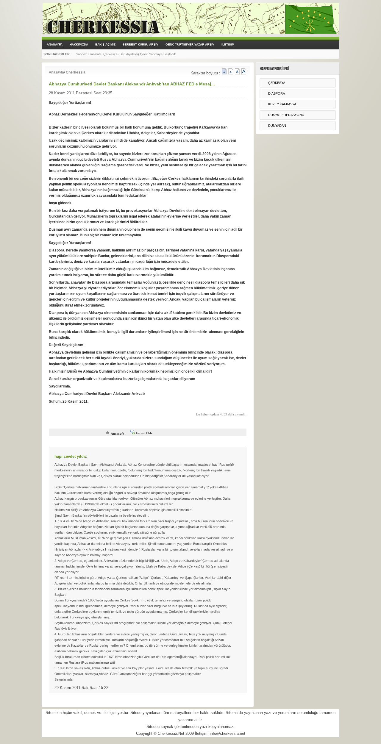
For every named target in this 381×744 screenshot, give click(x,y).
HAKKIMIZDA (79, 44)
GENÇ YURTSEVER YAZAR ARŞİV (189, 44)
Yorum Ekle (143, 433)
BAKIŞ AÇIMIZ (105, 44)
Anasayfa (56, 72)
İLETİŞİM (227, 44)
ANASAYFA (55, 44)
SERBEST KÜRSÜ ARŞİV (140, 44)
